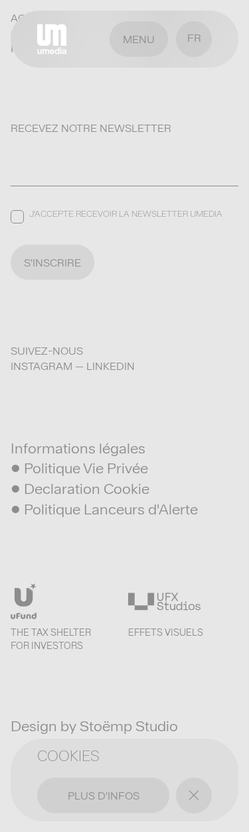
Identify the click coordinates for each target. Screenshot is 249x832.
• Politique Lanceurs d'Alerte (104, 509)
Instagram (41, 366)
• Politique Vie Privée (79, 468)
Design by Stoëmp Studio (94, 726)
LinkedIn (110, 366)
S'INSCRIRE (52, 263)
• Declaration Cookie (80, 488)
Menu (139, 39)
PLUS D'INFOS (103, 796)
